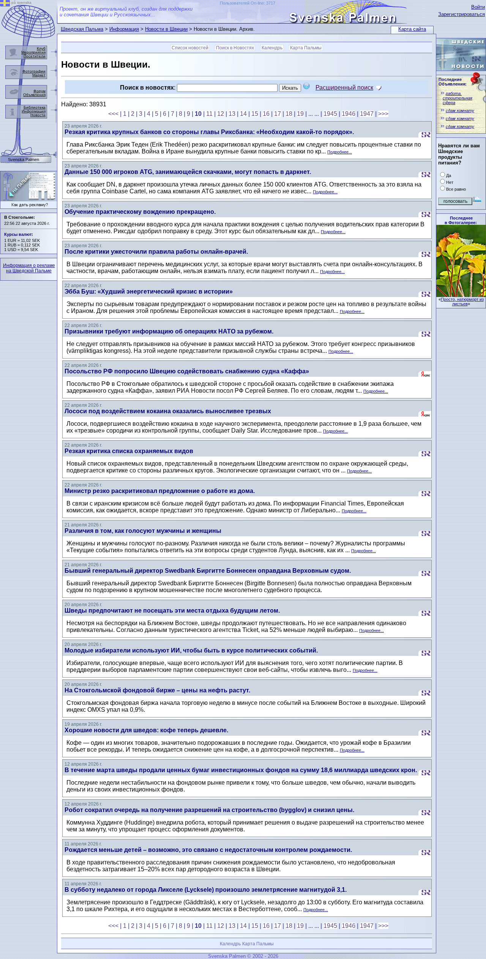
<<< (113, 114)
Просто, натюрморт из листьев (462, 301)
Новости (38, 115)
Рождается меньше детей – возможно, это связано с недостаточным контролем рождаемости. (208, 850)
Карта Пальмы (306, 48)
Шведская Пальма (82, 29)
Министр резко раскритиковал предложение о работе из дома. (160, 491)
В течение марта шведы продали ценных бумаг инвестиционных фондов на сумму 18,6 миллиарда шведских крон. (241, 770)
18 (289, 114)
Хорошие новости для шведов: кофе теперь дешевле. (146, 730)
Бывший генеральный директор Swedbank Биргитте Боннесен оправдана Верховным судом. (208, 570)
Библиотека (35, 107)
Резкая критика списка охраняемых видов (129, 451)
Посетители (35, 56)
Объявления (34, 95)
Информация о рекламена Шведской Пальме (29, 268)
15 (254, 114)
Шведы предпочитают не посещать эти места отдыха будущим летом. (172, 610)
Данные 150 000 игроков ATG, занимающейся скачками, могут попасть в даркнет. (188, 172)
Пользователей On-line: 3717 (247, 3)
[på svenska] (5, 4)
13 (232, 114)
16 (266, 114)
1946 (348, 114)
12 (220, 114)
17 (277, 114)
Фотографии (34, 71)
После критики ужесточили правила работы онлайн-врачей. (156, 251)
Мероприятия (33, 52)
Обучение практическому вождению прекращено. (140, 212)
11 (209, 114)
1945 (330, 114)
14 (243, 114)
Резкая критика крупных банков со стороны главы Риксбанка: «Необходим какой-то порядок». (209, 132)
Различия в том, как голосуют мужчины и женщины (143, 531)
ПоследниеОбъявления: (453, 81)
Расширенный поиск (344, 87)
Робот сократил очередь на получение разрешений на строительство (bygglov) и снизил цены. (209, 810)
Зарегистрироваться (461, 14)
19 (300, 114)
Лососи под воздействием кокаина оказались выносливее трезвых (168, 411)
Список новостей (190, 48)
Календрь (272, 48)
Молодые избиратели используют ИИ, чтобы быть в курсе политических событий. (191, 650)
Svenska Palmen (23, 160)
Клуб (41, 48)
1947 (367, 114)
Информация (124, 29)
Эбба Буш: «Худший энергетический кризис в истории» (149, 291)
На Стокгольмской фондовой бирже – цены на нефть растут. (157, 690)
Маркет (39, 75)
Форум (39, 91)
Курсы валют (18, 234)
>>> (383, 114)
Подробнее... (339, 152)
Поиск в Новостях (235, 48)
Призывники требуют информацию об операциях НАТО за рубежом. (169, 331)
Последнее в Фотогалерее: (461, 220)
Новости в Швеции (166, 29)
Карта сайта (412, 29)
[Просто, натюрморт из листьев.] (461, 295)
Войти (478, 7)
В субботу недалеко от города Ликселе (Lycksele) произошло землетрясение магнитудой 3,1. (206, 889)
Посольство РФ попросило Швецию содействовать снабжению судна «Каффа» (187, 371)
